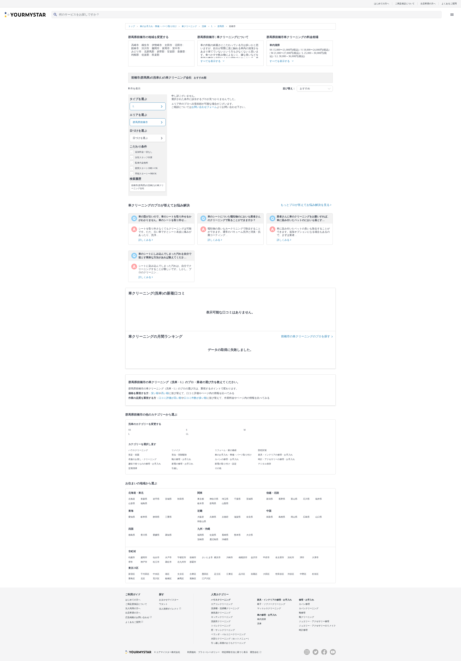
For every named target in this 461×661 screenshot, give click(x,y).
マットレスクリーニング (269, 608)
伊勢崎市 (157, 45)
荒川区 (156, 578)
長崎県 (225, 535)
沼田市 (178, 45)
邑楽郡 (155, 54)
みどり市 (136, 51)
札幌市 (131, 557)
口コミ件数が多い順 (195, 398)
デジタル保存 (264, 464)
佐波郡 (145, 54)
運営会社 (254, 652)
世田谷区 (279, 574)
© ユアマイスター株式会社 (167, 652)
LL (187, 434)
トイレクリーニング (220, 625)
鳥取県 (269, 517)
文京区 (180, 574)
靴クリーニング (306, 617)
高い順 (165, 393)
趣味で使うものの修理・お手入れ (144, 464)
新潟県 (269, 499)
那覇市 (193, 562)
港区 (167, 574)
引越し (175, 468)
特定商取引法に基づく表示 (235, 652)
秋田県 (180, 499)
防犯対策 (262, 450)
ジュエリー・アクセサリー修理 (314, 621)
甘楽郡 (171, 51)
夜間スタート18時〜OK (146, 168)
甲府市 (266, 557)
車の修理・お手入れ (267, 615)
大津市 (315, 557)
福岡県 (200, 535)
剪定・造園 (133, 455)
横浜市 (217, 557)
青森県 (144, 499)
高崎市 (135, 45)
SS (129, 430)
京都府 (225, 517)
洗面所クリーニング (220, 621)
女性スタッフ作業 (143, 157)
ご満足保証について (405, 3)
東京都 (200, 499)
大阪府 (200, 517)
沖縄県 (225, 539)
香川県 (144, 535)
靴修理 (302, 612)
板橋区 (168, 578)
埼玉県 (225, 499)
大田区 (266, 574)
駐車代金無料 (141, 163)
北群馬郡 (149, 51)
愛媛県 (156, 535)
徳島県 (131, 535)
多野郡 (160, 51)
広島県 (306, 517)
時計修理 (303, 630)
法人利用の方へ (132, 608)
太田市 (168, 45)
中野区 (303, 574)
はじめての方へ (381, 3)
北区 (143, 578)
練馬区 (180, 578)
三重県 (168, 517)
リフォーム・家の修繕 (225, 450)
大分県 (249, 535)
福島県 (144, 503)
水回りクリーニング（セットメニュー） (230, 638)
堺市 (130, 562)
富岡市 (166, 48)
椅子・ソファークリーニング (271, 604)
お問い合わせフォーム (204, 107)
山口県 (318, 517)
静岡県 (156, 517)
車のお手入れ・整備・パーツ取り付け (233, 455)
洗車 (259, 623)
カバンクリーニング (308, 608)
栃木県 (200, 503)
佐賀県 (213, 535)
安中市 (176, 48)
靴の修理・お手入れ (181, 459)
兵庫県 (213, 517)
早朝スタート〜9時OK (146, 173)
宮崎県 (200, 539)
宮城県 (168, 499)
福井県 (318, 499)
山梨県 (225, 503)
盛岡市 (144, 557)
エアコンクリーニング (222, 604)
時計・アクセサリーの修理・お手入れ (276, 459)
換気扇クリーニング (220, 612)
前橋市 (193, 557)
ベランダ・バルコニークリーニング (228, 634)
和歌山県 (201, 521)
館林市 (135, 48)
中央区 (156, 574)
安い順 (155, 393)
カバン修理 (304, 604)
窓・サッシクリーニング (223, 630)
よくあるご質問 (449, 3)
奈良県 (249, 517)
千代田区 (145, 574)
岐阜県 (144, 517)
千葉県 (237, 499)
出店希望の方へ (428, 3)
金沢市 (254, 557)
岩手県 (156, 499)
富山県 (294, 499)
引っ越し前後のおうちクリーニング (228, 643)
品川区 (242, 574)
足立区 (217, 574)
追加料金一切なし (143, 152)
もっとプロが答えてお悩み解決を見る (305, 204)
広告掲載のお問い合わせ (137, 617)
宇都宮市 (181, 557)
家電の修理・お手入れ (182, 464)
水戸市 (168, 557)
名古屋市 (279, 557)
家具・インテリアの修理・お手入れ (275, 455)
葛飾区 (193, 578)
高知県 (168, 535)
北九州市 (181, 562)
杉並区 (315, 574)
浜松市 (291, 557)
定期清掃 (132, 468)
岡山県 (294, 517)
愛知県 (131, 517)
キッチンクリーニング (222, 617)
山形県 (131, 503)
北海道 (131, 499)
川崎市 (229, 557)
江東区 (229, 574)
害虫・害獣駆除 (179, 455)
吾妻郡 (181, 51)
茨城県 (249, 499)
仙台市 (156, 557)
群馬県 (213, 503)
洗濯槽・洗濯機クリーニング (225, 608)
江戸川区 (206, 578)
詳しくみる (145, 240)
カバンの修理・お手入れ (227, 459)
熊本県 (237, 535)
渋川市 (145, 48)
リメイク (176, 450)
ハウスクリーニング (138, 450)
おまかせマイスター (168, 600)
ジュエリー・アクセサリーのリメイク (317, 625)
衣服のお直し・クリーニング (142, 459)
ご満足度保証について (136, 604)
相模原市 (243, 557)
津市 (302, 557)
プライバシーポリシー (209, 652)
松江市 (156, 562)
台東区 (193, 574)
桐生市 (145, 45)
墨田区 (205, 574)
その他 (218, 468)
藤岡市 (155, 48)
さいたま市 (207, 557)
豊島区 (131, 578)
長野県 (282, 499)
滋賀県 (237, 517)
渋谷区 (291, 574)
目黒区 (254, 574)
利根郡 (135, 54)
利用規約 (191, 652)
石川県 (306, 499)
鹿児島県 (214, 539)
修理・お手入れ (306, 600)
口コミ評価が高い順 (170, 398)
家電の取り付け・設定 (225, 464)
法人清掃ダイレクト (169, 609)
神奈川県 (214, 499)
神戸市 (144, 562)
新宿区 (131, 574)
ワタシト (163, 604)
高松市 (168, 562)
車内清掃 (261, 619)
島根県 (282, 517)
